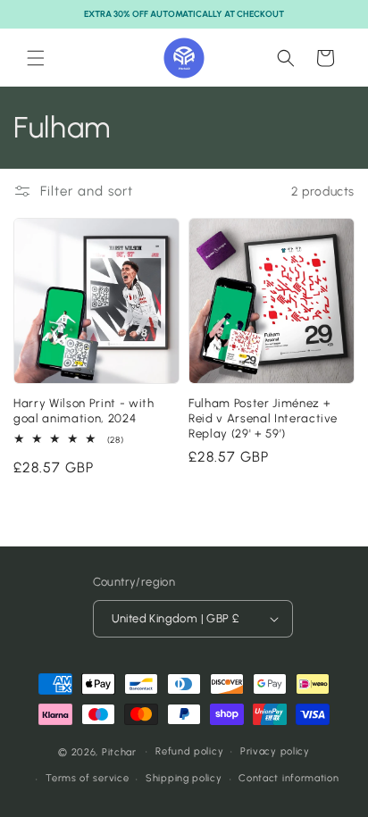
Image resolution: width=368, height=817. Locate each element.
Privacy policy (275, 751)
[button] (35, 58)
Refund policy (189, 751)
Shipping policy (184, 778)
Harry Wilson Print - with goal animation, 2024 (84, 410)
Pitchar (119, 751)
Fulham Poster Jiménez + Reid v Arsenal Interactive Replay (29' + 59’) (263, 418)
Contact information (288, 778)
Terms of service (87, 778)
